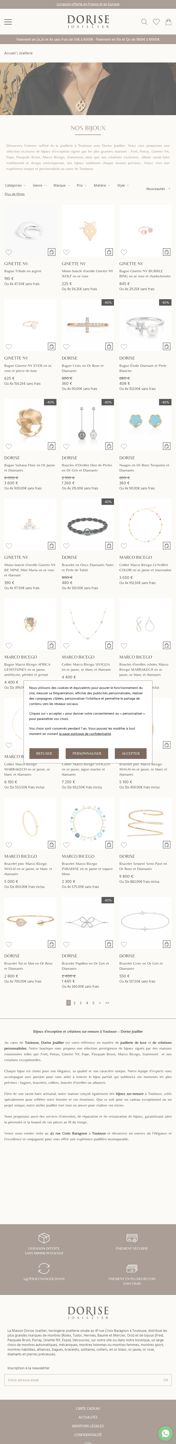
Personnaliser (87, 753)
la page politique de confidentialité (85, 733)
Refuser (44, 753)
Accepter (131, 753)
